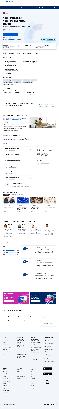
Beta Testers (19, 373)
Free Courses (5, 394)
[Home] (3, 5)
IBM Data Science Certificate (22, 359)
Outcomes (11, 53)
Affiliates (32, 385)
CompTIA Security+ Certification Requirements (49, 347)
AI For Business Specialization (36, 342)
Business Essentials (19, 5)
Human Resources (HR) (7, 347)
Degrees (4, 383)
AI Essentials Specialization (35, 340)
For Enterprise (5, 385)
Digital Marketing (6, 346)
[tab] (6, 195)
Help (31, 376)
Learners (18, 369)
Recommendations (27, 53)
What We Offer (5, 371)
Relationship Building (7, 80)
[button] (11, 84)
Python (4, 353)
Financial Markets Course (35, 352)
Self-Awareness (34, 80)
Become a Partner (6, 390)
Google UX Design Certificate (22, 352)
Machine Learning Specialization (34, 354)
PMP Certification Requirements (47, 356)
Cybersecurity (5, 342)
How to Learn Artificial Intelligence (48, 353)
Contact (32, 380)
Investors (32, 371)
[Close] (54, 8)
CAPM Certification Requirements (47, 341)
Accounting (5, 339)
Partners (18, 371)
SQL (3, 354)
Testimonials (37, 53)
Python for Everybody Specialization (34, 360)
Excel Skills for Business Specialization (35, 350)
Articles (32, 381)
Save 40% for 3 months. (39, 7)
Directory (32, 383)
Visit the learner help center (47, 319)
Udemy (4, 395)
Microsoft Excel (5, 349)
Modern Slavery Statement (35, 387)
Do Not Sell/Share (34, 388)
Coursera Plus (5, 378)
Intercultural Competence (17, 80)
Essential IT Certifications (48, 349)
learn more (51, 323)
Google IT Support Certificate (22, 348)
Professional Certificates (7, 380)
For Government (6, 387)
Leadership (5, 373)
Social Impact (5, 392)
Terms (32, 373)
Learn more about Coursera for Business (13, 108)
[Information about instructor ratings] (43, 150)
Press (32, 369)
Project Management (6, 351)
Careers (4, 374)
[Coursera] (9, 2)
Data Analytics (5, 344)
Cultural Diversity (26, 80)
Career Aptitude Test (48, 339)
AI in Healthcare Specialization (36, 345)
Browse (7, 5)
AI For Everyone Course (35, 344)
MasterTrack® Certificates (7, 381)
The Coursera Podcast (21, 376)
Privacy (32, 374)
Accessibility (33, 378)
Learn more (19, 39)
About (4, 53)
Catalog (4, 376)
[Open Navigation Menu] (4, 2)
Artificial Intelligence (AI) (7, 340)
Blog (17, 374)
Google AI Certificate (20, 340)
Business (12, 5)
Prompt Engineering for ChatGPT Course (35, 357)
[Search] (48, 2)
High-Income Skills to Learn (49, 351)
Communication (6, 84)
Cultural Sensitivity (17, 82)
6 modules (5, 45)
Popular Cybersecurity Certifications (48, 359)
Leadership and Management (28, 82)
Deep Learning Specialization (36, 347)
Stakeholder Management (8, 82)
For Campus (5, 388)
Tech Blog (18, 378)
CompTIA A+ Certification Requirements (48, 344)
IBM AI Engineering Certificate (22, 354)
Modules (18, 53)
